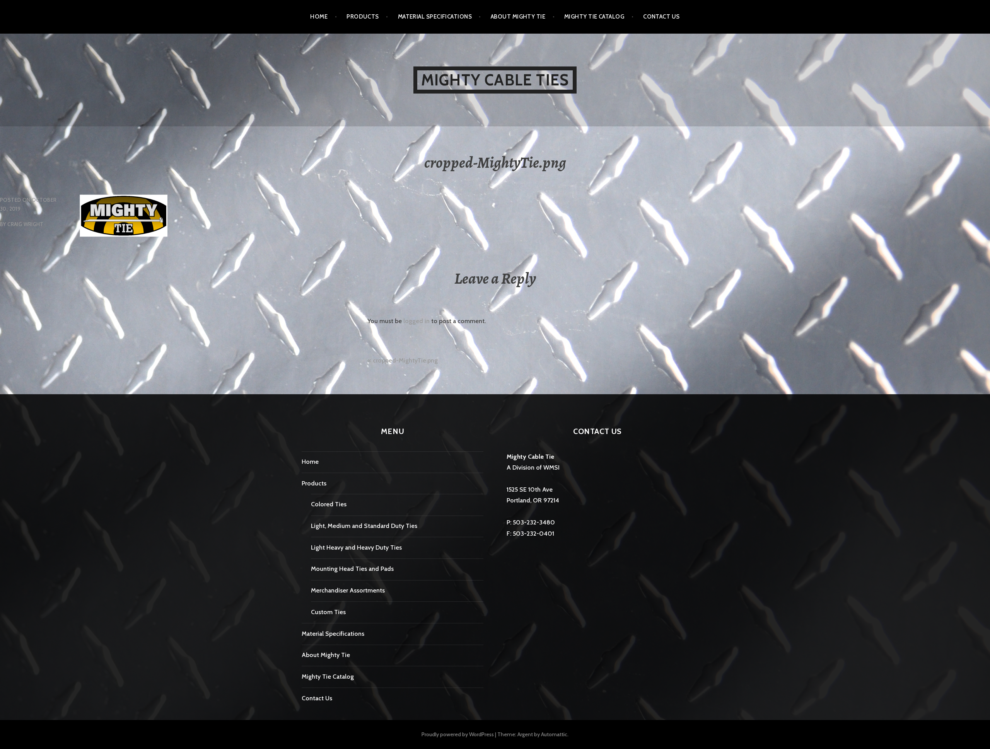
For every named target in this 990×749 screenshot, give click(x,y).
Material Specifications (435, 16)
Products (362, 16)
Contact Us (661, 16)
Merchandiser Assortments (348, 590)
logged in (416, 321)
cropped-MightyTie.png (405, 360)
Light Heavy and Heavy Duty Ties (356, 547)
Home (319, 16)
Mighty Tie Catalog (594, 16)
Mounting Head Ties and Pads (352, 568)
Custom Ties (328, 612)
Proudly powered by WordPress (458, 734)
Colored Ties (328, 504)
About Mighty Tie (518, 16)
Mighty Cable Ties (495, 79)
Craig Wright (25, 224)
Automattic (554, 734)
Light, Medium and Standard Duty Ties (364, 525)
